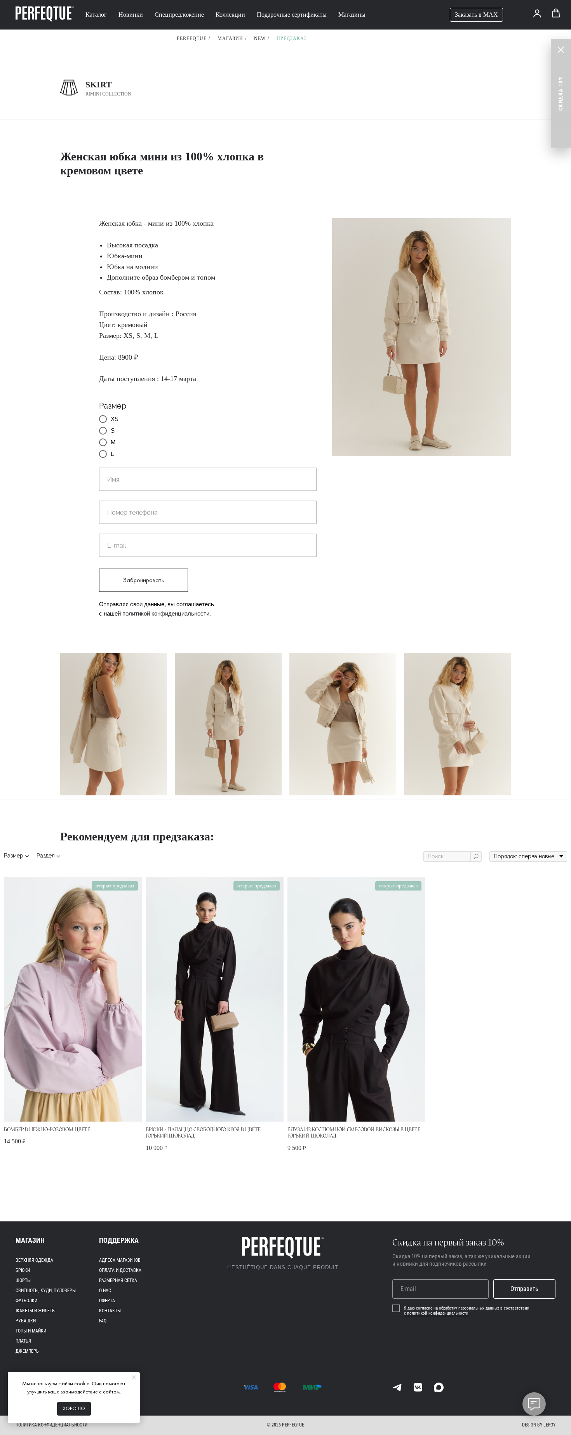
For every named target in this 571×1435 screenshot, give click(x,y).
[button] (537, 13)
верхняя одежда (34, 1260)
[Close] (561, 50)
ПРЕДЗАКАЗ (292, 38)
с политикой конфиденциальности (436, 1313)
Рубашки (26, 1321)
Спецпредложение (179, 14)
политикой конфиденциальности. (166, 613)
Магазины (352, 14)
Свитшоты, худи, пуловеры (46, 1290)
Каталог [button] (96, 14)
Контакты (110, 1310)
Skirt (98, 84)
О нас (105, 1290)
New (260, 38)
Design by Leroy (538, 1425)
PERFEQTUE (192, 38)
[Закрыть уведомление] (134, 1377)
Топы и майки (31, 1331)
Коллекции (230, 14)
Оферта (107, 1300)
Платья (23, 1341)
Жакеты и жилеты (36, 1310)
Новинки (130, 14)
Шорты (23, 1280)
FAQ (102, 1321)
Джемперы (28, 1351)
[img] (397, 1387)
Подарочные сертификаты (292, 14)
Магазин (230, 38)
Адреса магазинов (120, 1260)
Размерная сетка (118, 1280)
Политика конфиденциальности (51, 1425)
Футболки (26, 1300)
